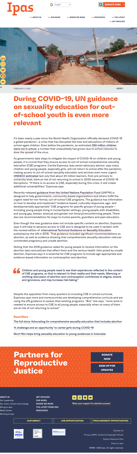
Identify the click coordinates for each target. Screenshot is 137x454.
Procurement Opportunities (110, 420)
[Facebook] (3, 76)
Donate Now (113, 4)
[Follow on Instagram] (80, 397)
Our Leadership (7, 400)
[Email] (3, 82)
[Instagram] (3, 64)
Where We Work (77, 17)
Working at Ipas (7, 414)
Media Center (6, 410)
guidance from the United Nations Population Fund (68, 193)
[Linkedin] (3, 58)
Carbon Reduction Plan (113, 439)
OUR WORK (41, 400)
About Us (37, 17)
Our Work (55, 17)
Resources (99, 17)
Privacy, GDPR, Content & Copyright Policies (103, 434)
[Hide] (1, 87)
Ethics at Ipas (117, 443)
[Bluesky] (3, 70)
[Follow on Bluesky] (85, 397)
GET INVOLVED (43, 397)
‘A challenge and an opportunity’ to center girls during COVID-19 (54, 328)
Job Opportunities (72, 420)
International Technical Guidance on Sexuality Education (76, 230)
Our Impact (34, 420)
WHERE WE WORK (44, 403)
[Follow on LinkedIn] (74, 397)
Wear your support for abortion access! (91, 403)
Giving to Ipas (6, 407)
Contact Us (118, 430)
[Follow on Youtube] (90, 397)
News (119, 88)
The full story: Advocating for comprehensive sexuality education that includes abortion (68, 321)
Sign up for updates (107, 368)
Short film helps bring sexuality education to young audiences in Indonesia (60, 334)
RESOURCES (42, 410)
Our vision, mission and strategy (14, 403)
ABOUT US (5, 397)
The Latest (120, 17)
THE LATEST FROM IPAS (47, 407)
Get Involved (118, 21)
